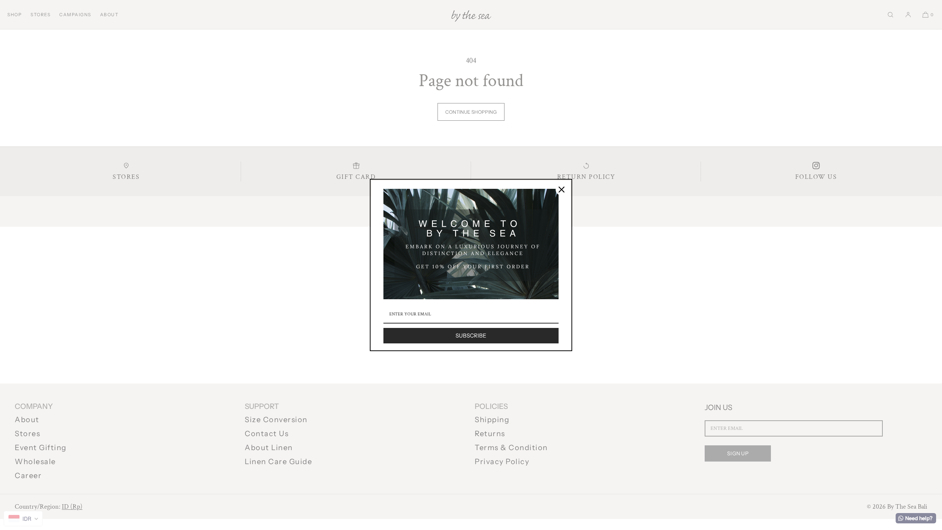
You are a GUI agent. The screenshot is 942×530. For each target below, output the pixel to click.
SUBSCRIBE (471, 335)
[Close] (561, 189)
